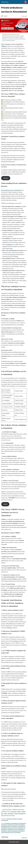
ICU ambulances (8, 627)
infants (16, 230)
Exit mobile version (14, 842)
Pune (2, 813)
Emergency (15, 818)
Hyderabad (21, 813)
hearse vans (12, 254)
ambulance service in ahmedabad (9, 826)
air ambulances (9, 244)
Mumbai (23, 811)
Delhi (5, 813)
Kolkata (19, 811)
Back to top (24, 837)
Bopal (2, 643)
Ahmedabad (10, 813)
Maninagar (16, 641)
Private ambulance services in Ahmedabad (10, 190)
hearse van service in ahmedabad (15, 827)
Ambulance (9, 818)
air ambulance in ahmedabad (11, 823)
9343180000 (4, 166)
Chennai (16, 813)
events (13, 260)
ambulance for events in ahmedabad (16, 824)
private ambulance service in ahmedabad (11, 832)
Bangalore (14, 811)
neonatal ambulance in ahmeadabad (15, 830)
